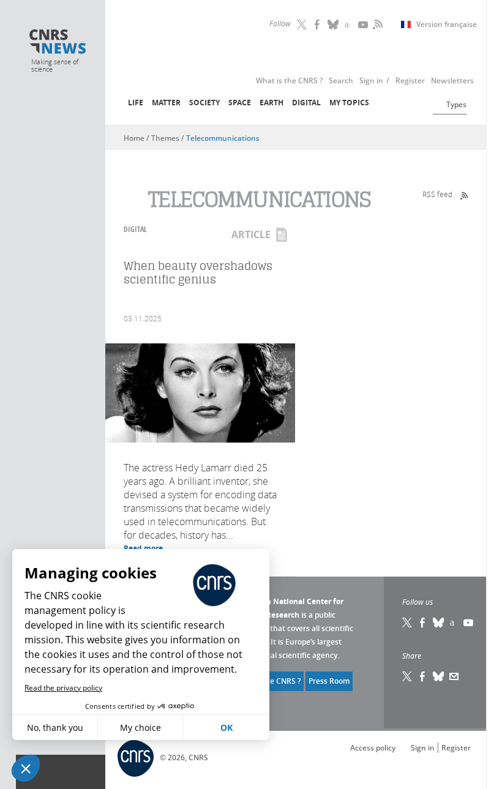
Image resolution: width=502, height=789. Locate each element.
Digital (306, 102)
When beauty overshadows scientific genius (198, 272)
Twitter (303, 24)
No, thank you (55, 727)
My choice (140, 727)
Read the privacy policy (63, 687)
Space (239, 102)
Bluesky (439, 622)
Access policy (372, 747)
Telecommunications (223, 138)
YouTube (364, 24)
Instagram (349, 24)
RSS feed (437, 194)
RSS (376, 24)
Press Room (329, 681)
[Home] (58, 43)
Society (204, 102)
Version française (446, 24)
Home (134, 138)
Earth (271, 102)
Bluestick (334, 24)
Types (456, 104)
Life (135, 102)
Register (456, 747)
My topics (349, 102)
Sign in (423, 747)
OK (226, 727)
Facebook (318, 24)
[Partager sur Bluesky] (439, 676)
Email (454, 676)
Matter (166, 102)
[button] (25, 768)
